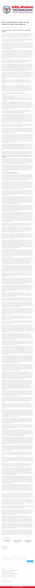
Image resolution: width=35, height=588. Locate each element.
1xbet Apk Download (6, 540)
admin (4, 27)
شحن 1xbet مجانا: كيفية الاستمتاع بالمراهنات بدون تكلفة (8, 575)
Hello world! (10, 581)
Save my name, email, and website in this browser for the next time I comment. (14, 558)
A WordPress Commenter (5, 581)
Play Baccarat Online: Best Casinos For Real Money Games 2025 (10, 573)
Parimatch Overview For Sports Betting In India (17, 541)
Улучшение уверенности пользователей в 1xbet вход (9, 576)
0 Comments (20, 27)
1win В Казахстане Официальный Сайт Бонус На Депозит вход (10, 570)
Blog (15, 27)
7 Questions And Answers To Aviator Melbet (28, 541)
